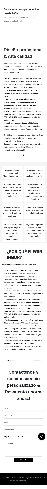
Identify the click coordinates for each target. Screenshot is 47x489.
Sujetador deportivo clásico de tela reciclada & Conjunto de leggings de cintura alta (35, 230)
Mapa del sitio (32, 481)
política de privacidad (18, 481)
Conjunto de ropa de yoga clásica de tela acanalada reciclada (34, 210)
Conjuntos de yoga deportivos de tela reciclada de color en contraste (12, 212)
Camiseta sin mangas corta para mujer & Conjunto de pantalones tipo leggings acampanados (12, 232)
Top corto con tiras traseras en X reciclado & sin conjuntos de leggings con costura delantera (35, 192)
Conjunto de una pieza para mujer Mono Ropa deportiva (12, 173)
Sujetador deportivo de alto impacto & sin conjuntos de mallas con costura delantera (12, 190)
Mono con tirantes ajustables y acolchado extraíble (34, 173)
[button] (23, 155)
